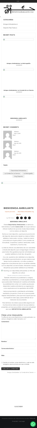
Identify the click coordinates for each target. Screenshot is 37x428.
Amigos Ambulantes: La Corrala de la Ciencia (18, 90)
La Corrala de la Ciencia (12, 173)
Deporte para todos (9, 28)
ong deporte (18, 176)
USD (18, 1)
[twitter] (21, 218)
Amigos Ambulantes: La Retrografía (18, 63)
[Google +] (25, 218)
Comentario (5, 321)
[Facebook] (17, 218)
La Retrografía (28, 173)
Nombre (4, 341)
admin (16, 131)
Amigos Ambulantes (9, 24)
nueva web (19, 227)
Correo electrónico (7, 348)
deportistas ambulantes (18, 170)
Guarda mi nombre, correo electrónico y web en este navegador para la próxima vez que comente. (18, 363)
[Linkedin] (29, 218)
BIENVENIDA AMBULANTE (18, 118)
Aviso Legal (22, 421)
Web (2, 355)
